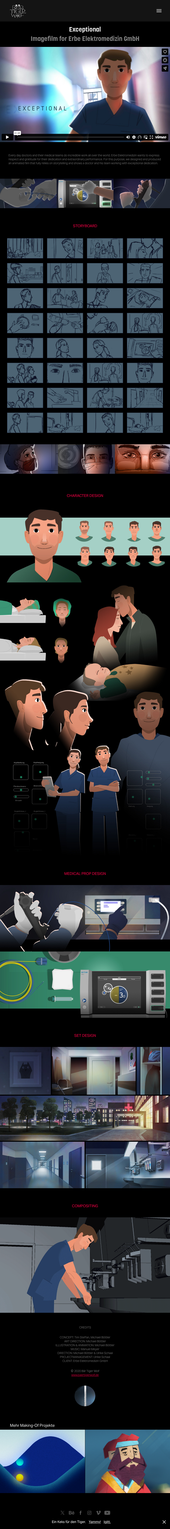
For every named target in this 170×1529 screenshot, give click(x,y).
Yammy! (95, 1522)
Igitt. (107, 1522)
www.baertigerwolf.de (85, 1375)
